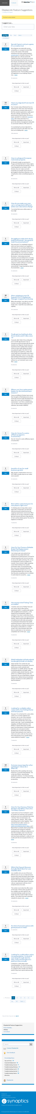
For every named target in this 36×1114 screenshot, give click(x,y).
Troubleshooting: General (11, 1065)
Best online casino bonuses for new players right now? (22, 504)
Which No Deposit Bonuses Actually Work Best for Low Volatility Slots (21, 868)
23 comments (14, 782)
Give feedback (11, 1052)
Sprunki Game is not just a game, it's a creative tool (22, 45)
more (15, 75)
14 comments (14, 214)
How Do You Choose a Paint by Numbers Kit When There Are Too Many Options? (22, 808)
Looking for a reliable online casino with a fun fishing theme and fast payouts (22, 709)
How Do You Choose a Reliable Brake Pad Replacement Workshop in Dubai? (22, 549)
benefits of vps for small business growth (19, 469)
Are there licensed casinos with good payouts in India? (22, 926)
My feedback (6, 38)
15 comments (14, 443)
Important (27, 87)
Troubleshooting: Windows (11, 1067)
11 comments (14, 270)
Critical (17, 91)
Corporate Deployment (10, 1062)
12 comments (14, 479)
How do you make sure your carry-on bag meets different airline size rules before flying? (22, 205)
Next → (22, 1001)
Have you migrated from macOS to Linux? (22, 103)
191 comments (14, 309)
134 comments (14, 133)
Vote (5, 49)
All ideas (6, 1029)
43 (16, 1001)
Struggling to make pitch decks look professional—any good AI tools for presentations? (22, 240)
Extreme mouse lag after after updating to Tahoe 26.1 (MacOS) (22, 766)
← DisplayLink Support (7, 12)
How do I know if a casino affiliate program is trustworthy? (20, 434)
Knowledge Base (9, 1058)
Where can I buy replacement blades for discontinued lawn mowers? (21, 391)
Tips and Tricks (8, 1060)
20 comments (14, 178)
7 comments (14, 522)
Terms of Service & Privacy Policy (8, 1097)
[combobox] (17, 1044)
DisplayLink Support (6, 1095)
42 (12, 1001)
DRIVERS (4, 3)
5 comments (14, 634)
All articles (7, 1075)
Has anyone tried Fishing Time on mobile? (22, 603)
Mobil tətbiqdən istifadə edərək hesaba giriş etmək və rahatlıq (22, 660)
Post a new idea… (8, 1027)
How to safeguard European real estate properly (21, 159)
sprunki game (14, 55)
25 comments (14, 78)
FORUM (13, 3)
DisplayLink (10, 1080)
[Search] (30, 1044)
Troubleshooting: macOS (11, 1069)
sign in (17, 1016)
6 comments (14, 577)
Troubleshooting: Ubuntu (11, 1073)
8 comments (14, 364)
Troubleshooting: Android (11, 1071)
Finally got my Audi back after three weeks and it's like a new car (22, 335)
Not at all (17, 87)
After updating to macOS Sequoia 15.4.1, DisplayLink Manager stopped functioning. (22, 297)
